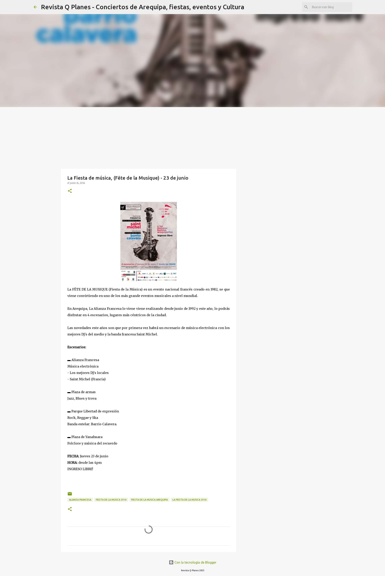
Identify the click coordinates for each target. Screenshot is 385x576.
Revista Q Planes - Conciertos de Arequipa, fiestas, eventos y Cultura (142, 6)
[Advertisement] (192, 137)
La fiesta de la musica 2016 (189, 499)
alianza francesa (80, 499)
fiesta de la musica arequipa (149, 499)
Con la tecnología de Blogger (195, 562)
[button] (69, 191)
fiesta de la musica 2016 (111, 499)
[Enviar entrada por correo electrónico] (69, 495)
